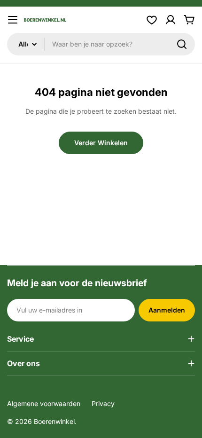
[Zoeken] (181, 44)
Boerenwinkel (54, 421)
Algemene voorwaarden (43, 403)
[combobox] (101, 44)
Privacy (103, 403)
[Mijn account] (170, 19)
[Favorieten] (151, 19)
